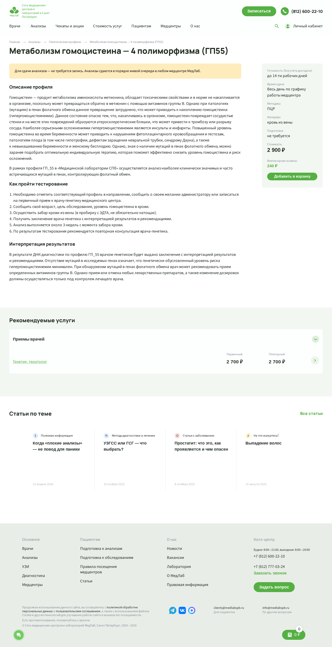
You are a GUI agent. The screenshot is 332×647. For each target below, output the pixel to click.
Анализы (38, 26)
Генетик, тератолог (30, 362)
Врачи (14, 26)
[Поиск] (277, 26)
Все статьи (311, 413)
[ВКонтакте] (182, 617)
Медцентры (171, 26)
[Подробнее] (315, 360)
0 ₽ (297, 633)
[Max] (191, 617)
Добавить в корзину (292, 176)
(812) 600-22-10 (307, 11)
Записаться (259, 11)
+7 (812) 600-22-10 (269, 556)
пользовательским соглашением (78, 611)
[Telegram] (172, 617)
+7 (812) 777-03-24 (269, 566)
